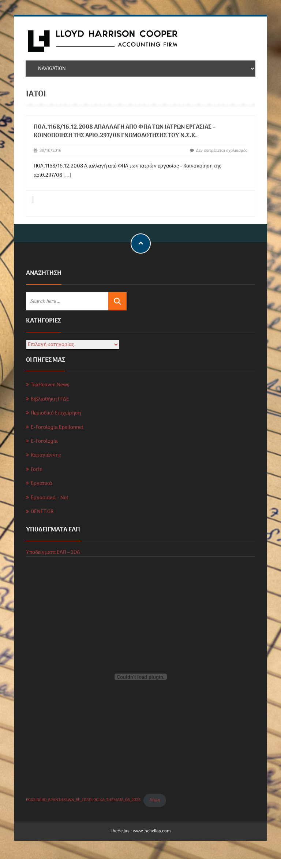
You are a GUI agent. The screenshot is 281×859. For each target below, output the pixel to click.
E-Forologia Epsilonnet (57, 427)
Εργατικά (41, 483)
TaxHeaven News (50, 385)
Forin (36, 469)
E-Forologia (44, 441)
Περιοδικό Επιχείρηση (56, 413)
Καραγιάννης (46, 455)
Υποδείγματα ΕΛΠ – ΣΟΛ (53, 552)
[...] (67, 175)
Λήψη (155, 800)
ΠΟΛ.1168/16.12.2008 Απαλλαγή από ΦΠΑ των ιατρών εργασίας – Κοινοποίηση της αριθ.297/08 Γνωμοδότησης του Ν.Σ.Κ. (125, 131)
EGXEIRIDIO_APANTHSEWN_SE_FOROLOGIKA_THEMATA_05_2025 (83, 800)
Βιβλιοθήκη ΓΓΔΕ (50, 399)
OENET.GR (42, 512)
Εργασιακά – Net (49, 498)
